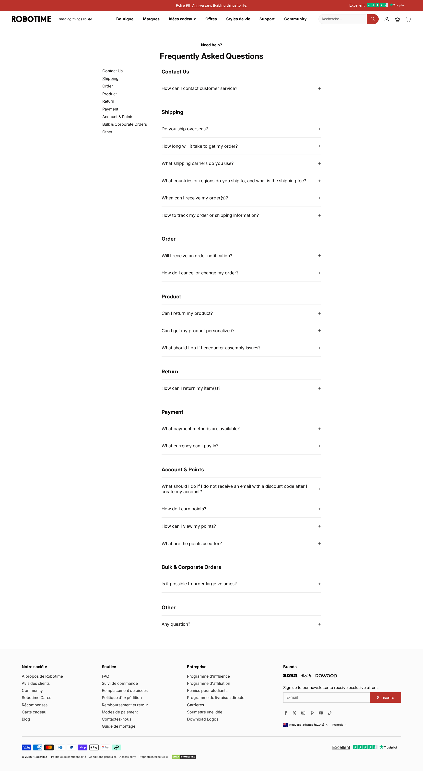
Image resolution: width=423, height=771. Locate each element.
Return (108, 101)
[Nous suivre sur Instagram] (303, 712)
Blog (26, 719)
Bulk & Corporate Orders (124, 124)
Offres (211, 19)
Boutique (124, 19)
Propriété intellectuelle (153, 757)
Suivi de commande (120, 683)
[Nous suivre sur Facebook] (285, 712)
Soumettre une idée (204, 712)
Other (107, 132)
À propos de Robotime (42, 676)
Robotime (41, 757)
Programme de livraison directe (215, 697)
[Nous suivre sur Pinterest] (312, 712)
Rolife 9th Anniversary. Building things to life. (211, 5)
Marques (151, 19)
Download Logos (202, 719)
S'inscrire (385, 697)
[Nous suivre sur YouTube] (320, 712)
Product (109, 94)
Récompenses (34, 704)
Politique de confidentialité (68, 757)
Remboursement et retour (125, 704)
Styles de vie (238, 19)
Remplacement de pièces (125, 690)
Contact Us (112, 71)
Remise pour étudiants (207, 690)
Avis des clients (36, 683)
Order (107, 86)
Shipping (110, 78)
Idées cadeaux (182, 19)
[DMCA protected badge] (184, 756)
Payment (110, 109)
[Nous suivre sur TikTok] (329, 712)
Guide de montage (118, 726)
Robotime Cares (36, 697)
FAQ (105, 676)
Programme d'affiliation (208, 683)
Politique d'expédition (122, 697)
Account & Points (117, 116)
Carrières (195, 704)
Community (295, 19)
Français (337, 724)
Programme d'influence (208, 676)
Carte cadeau (34, 712)
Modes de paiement (120, 712)
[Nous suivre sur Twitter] (294, 712)
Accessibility (127, 757)
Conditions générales (103, 757)
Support (267, 19)
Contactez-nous (116, 719)
